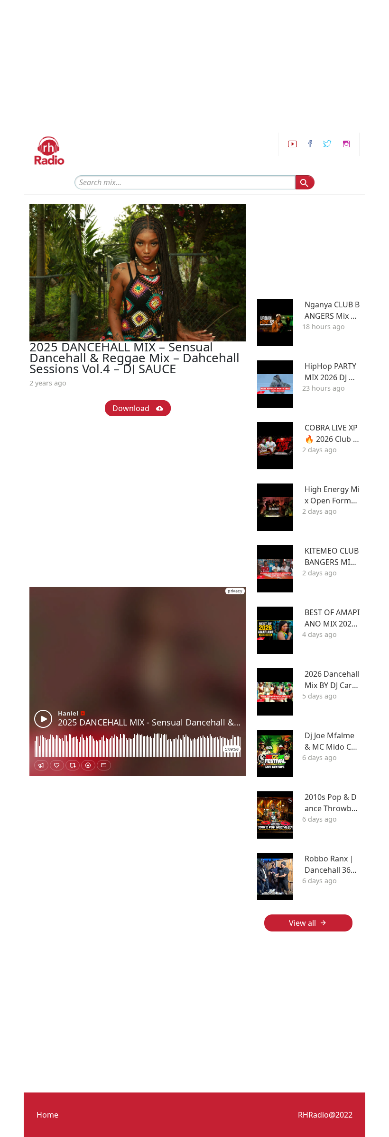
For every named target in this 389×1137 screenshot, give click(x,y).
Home (47, 1115)
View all (302, 923)
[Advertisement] (190, 66)
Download (131, 408)
